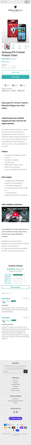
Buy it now (15, 77)
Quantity (4, 64)
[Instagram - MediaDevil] (17, 412)
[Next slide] (28, 46)
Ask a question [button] (15, 287)
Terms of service (15, 435)
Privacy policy (25, 433)
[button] (7, 46)
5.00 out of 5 (20, 269)
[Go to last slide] (3, 46)
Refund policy (17, 433)
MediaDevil (8, 433)
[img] (6, 298)
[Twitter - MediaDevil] (14, 412)
